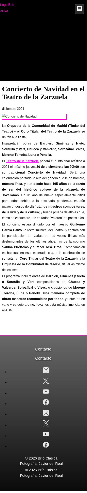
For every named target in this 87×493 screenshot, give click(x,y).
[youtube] (46, 392)
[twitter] (46, 381)
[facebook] (46, 403)
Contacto (43, 349)
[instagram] (46, 371)
